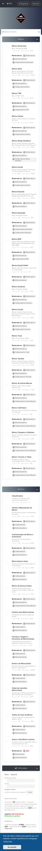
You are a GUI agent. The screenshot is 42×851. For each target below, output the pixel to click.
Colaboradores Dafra (22, 87)
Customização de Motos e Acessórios (22, 535)
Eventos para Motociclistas (23, 612)
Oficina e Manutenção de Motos (22, 509)
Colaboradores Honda (22, 185)
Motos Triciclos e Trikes (21, 457)
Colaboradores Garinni (22, 134)
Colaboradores (20, 525)
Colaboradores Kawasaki (23, 229)
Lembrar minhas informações (15, 792)
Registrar (14, 774)
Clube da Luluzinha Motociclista (19, 689)
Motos (21, 39)
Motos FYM (16, 93)
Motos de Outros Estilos (22, 586)
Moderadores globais (12, 816)
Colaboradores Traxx (22, 352)
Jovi (27, 751)
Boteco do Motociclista (21, 663)
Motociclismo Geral (20, 561)
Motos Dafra (17, 69)
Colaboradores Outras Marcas (25, 401)
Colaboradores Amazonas (24, 62)
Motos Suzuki (17, 309)
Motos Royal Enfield (20, 265)
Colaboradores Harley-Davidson (22, 160)
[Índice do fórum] (21, 18)
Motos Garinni (17, 116)
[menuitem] (9, 3)
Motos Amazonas (19, 46)
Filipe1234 (8, 828)
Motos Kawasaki (18, 213)
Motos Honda (17, 167)
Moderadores (30, 55)
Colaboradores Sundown (23, 303)
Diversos (21, 489)
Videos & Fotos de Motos (22, 715)
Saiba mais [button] (7, 841)
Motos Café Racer (19, 408)
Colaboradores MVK (22, 259)
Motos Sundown (18, 287)
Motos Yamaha (18, 359)
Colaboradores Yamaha (23, 377)
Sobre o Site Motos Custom (23, 739)
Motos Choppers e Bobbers (23, 432)
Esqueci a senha (10, 789)
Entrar (7, 774)
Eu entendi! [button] (12, 847)
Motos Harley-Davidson (21, 141)
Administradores (20, 59)
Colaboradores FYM (21, 110)
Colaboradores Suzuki (22, 329)
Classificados (17, 496)
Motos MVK (16, 239)
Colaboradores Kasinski (23, 233)
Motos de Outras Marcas (22, 383)
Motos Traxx (17, 336)
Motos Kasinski (18, 192)
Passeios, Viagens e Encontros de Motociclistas (23, 638)
